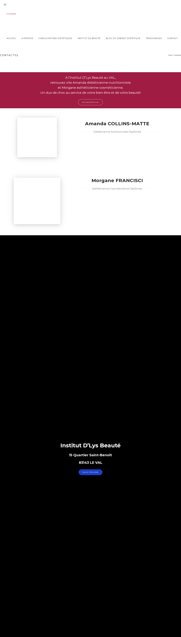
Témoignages (154, 38)
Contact (172, 38)
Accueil (11, 38)
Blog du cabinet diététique (123, 38)
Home (170, 55)
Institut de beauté (89, 38)
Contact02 (177, 55)
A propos (27, 38)
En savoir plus (90, 102)
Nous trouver (90, 472)
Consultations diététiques (55, 38)
